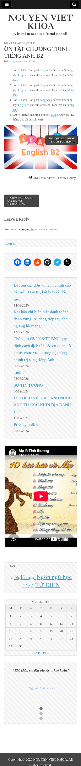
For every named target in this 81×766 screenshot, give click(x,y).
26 (51, 639)
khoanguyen (14, 61)
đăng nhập (46, 70)
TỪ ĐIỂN (47, 585)
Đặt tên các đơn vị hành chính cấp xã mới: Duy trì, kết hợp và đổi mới (42, 292)
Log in (22, 75)
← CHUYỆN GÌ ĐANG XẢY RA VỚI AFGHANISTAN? (20, 201)
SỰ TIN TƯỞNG (28, 385)
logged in (27, 229)
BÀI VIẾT (9, 43)
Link (53, 114)
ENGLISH (20, 43)
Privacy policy (26, 424)
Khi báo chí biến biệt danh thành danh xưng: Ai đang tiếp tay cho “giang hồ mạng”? (41, 318)
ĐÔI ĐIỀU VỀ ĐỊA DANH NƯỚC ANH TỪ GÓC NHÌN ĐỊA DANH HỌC (43, 405)
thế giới (28, 586)
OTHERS (30, 43)
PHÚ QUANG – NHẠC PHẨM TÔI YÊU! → (62, 140)
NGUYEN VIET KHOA (40, 21)
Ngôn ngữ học (54, 577)
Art (12, 578)
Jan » (46, 652)
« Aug (36, 652)
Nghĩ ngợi (25, 577)
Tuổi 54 (20, 372)
